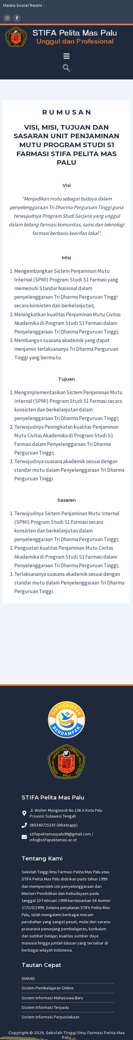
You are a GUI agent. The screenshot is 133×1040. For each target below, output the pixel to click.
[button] (66, 69)
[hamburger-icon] (67, 56)
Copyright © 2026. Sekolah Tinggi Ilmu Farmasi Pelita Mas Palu (66, 1035)
